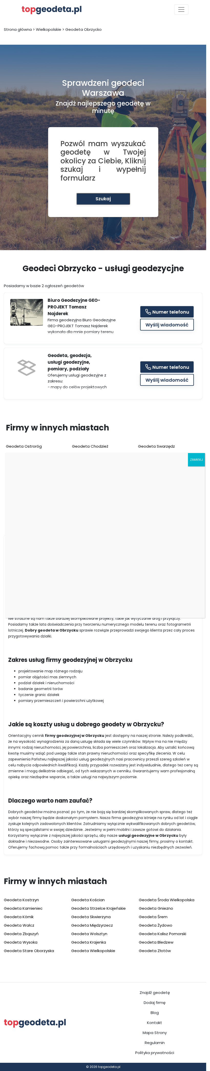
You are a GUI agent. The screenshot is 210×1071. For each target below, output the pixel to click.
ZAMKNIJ (196, 459)
